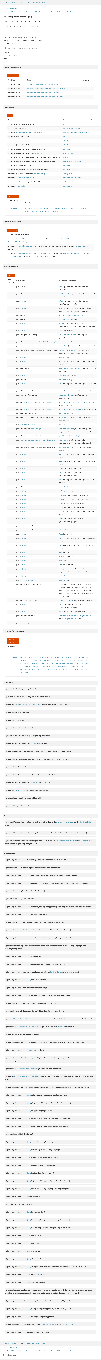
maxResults (63, 556)
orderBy (84, 208)
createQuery (63, 346)
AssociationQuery (28, 346)
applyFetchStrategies (67, 319)
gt (60, 454)
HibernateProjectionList (25, 178)
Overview (6, 2)
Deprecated (30, 2)
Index (38, 2)
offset (77, 208)
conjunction (59, 657)
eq (60, 361)
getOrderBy (24, 663)
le (60, 511)
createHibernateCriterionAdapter (71, 342)
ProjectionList (27, 580)
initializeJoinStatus (67, 487)
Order (66, 576)
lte (60, 545)
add (60, 287)
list (61, 526)
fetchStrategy (36, 660)
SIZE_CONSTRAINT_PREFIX (72, 128)
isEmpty (62, 491)
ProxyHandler (20, 186)
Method (37, 11)
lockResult (65, 208)
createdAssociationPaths (72, 161)
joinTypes (56, 208)
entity (35, 208)
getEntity (62, 424)
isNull (61, 503)
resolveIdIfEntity (66, 600)
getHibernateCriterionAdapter (70, 436)
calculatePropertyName (67, 335)
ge (60, 384)
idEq (61, 468)
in (60, 480)
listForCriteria (65, 530)
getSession (33, 663)
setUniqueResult (81, 669)
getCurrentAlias (65, 413)
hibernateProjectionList (72, 178)
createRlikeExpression (67, 350)
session (47, 211)
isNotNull (62, 499)
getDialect (63, 417)
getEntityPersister (66, 429)
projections (29, 211)
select (61, 611)
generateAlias (64, 391)
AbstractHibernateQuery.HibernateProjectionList (45, 97)
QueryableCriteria (86, 616)
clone (52, 657)
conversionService (70, 157)
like (61, 518)
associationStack (69, 153)
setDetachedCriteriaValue (68, 616)
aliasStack (67, 149)
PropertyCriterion (71, 619)
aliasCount (67, 141)
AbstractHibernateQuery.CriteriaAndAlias (42, 84)
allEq (61, 301)
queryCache (39, 211)
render (61, 584)
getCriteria (74, 660)
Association (37, 153)
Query (12, 43)
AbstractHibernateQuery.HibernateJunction (43, 93)
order (61, 576)
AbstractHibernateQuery (24, 239)
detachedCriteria (69, 169)
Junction (25, 357)
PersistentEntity (39, 174)
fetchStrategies (45, 208)
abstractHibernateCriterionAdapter (76, 132)
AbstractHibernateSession (70, 239)
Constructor (28, 11)
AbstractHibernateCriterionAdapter (29, 132)
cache (61, 330)
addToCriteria (64, 294)
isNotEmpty (63, 495)
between (62, 323)
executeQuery (64, 368)
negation (62, 560)
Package (14, 2)
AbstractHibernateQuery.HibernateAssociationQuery (46, 88)
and (60, 308)
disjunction (63, 357)
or (60, 569)
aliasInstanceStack (70, 145)
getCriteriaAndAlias (66, 402)
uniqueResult (57, 211)
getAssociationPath (66, 395)
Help (43, 2)
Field (19, 11)
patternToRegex (30, 669)
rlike (61, 604)
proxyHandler (68, 186)
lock (61, 534)
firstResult (63, 375)
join (61, 507)
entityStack (67, 174)
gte (60, 461)
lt (60, 538)
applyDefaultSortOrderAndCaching (71, 315)
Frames (5, 8)
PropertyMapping (37, 429)
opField (66, 182)
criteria (66, 165)
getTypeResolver (65, 447)
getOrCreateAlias (65, 440)
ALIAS (65, 124)
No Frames (13, 8)
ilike (61, 472)
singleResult (64, 623)
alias (65, 136)
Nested (13, 11)
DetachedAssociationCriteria (85, 402)
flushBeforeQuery (65, 380)
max (72, 208)
